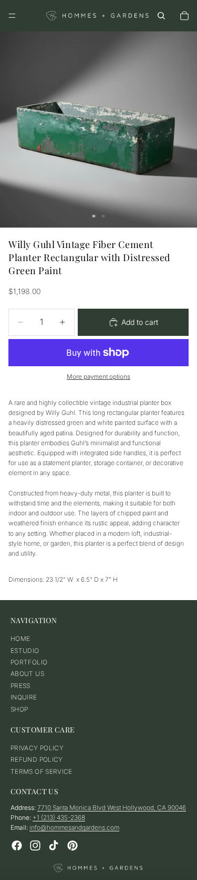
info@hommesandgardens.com (74, 828)
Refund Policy (37, 760)
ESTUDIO (25, 651)
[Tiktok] (53, 845)
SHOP (19, 709)
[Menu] (12, 16)
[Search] (161, 15)
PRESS (20, 686)
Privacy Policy (37, 748)
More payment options (98, 376)
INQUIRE (24, 698)
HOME (20, 639)
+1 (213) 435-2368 (59, 818)
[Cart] (184, 15)
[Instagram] (35, 845)
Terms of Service (41, 771)
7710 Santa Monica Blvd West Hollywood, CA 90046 (111, 808)
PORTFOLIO (29, 662)
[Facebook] (17, 845)
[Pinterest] (72, 845)
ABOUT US (27, 674)
